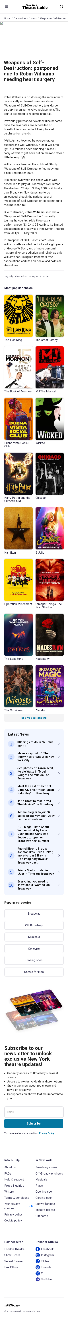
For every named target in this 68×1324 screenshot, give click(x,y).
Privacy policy (13, 1214)
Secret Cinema (13, 1261)
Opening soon (44, 1191)
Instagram (47, 1255)
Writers (9, 1191)
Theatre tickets (45, 1210)
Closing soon (34, 960)
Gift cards (42, 1216)
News (34, 18)
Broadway (34, 913)
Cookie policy (13, 1220)
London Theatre (14, 1249)
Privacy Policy (46, 1133)
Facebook (47, 1249)
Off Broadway (34, 925)
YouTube (46, 1279)
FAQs (7, 1173)
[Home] (35, 7)
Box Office (11, 1267)
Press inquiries (14, 1185)
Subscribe (34, 1123)
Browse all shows (34, 717)
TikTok (45, 1261)
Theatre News (21, 18)
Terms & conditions (16, 1197)
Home (7, 18)
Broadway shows (47, 1167)
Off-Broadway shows (49, 1173)
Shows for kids (34, 972)
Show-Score (12, 1255)
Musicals (34, 937)
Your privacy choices (12, 1206)
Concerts (34, 948)
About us (10, 1167)
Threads (46, 1267)
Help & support (14, 1179)
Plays (39, 1185)
